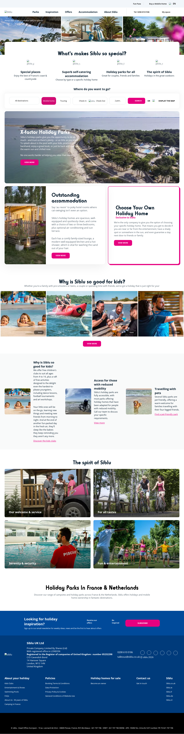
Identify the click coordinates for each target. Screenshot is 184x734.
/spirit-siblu (48, 493)
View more (29, 162)
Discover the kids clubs (44, 440)
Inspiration (52, 12)
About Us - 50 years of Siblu (16, 700)
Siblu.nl (169, 700)
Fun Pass (137, 3)
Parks (35, 12)
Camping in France (12, 704)
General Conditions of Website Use (60, 696)
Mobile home (48, 101)
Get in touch (141, 683)
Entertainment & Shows (15, 687)
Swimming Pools (12, 691)
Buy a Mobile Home (158, 3)
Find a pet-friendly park (166, 414)
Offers (68, 12)
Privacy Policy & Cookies (55, 691)
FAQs (7, 696)
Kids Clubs (9, 683)
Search (138, 101)
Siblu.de (169, 696)
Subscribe (143, 623)
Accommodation (88, 12)
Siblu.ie (169, 687)
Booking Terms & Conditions (57, 683)
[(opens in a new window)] (142, 652)
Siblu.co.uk (170, 683)
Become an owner (98, 683)
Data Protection (52, 687)
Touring (63, 101)
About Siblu (111, 12)
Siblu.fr (169, 691)
